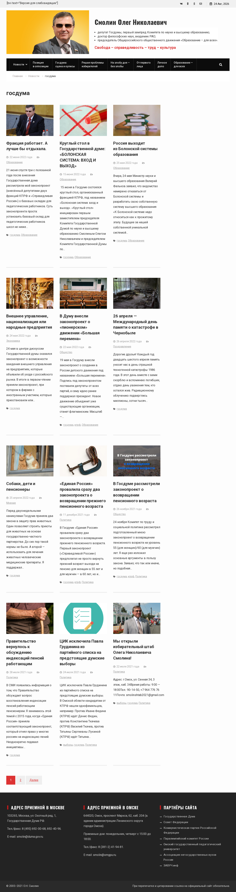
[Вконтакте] (181, 4)
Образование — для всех (183, 64)
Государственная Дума (179, 816)
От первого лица (144, 64)
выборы (68, 744)
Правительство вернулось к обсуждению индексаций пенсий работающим (25, 652)
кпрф (77, 424)
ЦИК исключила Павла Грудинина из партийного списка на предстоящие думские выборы (82, 652)
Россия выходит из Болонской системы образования (135, 149)
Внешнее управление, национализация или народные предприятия (29, 322)
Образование (14, 162)
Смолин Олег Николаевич (131, 22)
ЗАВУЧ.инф (171, 865)
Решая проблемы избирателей (93, 64)
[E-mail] (200, 4)
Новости (18, 64)
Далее (34, 780)
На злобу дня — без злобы (120, 64)
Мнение (11, 502)
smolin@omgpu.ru (104, 855)
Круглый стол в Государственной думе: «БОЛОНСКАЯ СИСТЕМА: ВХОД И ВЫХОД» (82, 154)
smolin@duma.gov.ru (30, 836)
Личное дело (162, 64)
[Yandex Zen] (194, 4)
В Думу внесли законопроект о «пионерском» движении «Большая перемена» (80, 327)
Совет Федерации (176, 822)
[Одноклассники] (188, 4)
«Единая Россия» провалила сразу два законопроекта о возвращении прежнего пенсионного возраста (83, 495)
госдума (15, 234)
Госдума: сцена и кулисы (65, 64)
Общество (66, 352)
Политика (65, 519)
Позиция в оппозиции (40, 64)
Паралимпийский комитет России (186, 838)
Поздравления (122, 346)
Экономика (13, 340)
